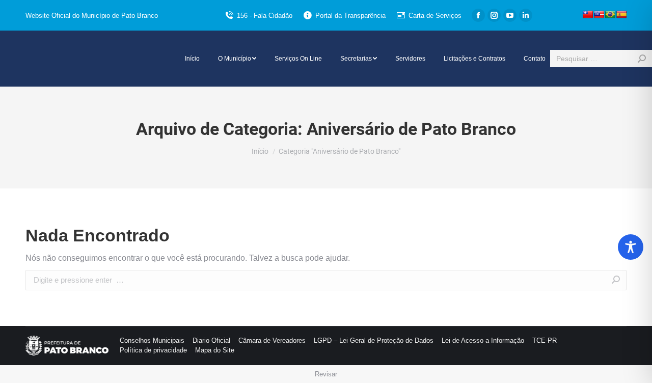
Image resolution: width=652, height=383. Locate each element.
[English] (599, 14)
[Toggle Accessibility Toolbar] (630, 247)
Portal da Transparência (350, 15)
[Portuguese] (610, 14)
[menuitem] (192, 58)
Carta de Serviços (435, 15)
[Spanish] (621, 14)
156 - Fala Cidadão (264, 15)
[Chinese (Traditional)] (588, 14)
